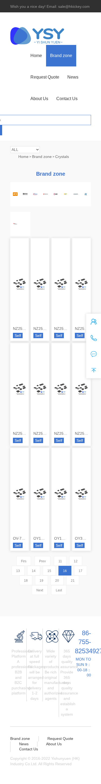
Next (39, 590)
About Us (39, 98)
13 (18, 571)
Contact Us (67, 98)
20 (57, 580)
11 (60, 561)
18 (26, 580)
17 (80, 571)
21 (73, 580)
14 (34, 571)
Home (36, 55)
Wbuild (21, 769)
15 (49, 571)
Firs (23, 561)
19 (41, 580)
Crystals (62, 156)
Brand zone (61, 55)
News (72, 77)
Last (59, 590)
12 (76, 561)
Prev (42, 561)
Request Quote (44, 77)
